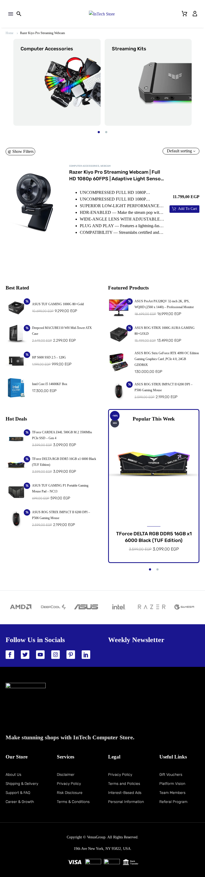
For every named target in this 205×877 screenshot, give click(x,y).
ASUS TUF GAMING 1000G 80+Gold (58, 304)
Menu (10, 14)
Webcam (105, 166)
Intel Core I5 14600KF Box (49, 384)
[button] (99, 132)
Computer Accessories (84, 166)
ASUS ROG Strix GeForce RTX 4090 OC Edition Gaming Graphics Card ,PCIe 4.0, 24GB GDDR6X (167, 359)
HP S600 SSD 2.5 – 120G (49, 357)
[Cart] (184, 14)
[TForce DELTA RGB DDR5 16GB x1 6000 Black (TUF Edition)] (154, 466)
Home (9, 33)
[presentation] (10, 82)
